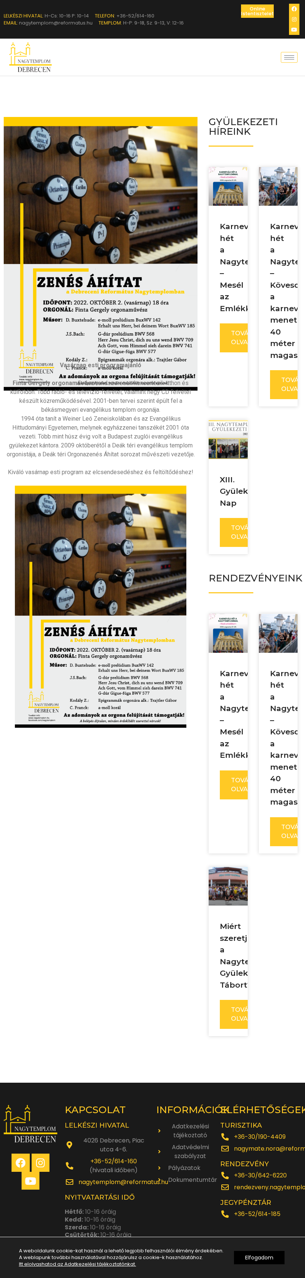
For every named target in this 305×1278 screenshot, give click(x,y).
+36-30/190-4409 (260, 1136)
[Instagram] (294, 19)
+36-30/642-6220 (260, 1175)
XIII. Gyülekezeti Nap (244, 491)
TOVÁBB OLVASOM (247, 338)
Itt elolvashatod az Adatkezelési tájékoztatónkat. (77, 1264)
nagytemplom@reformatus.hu (123, 1182)
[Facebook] (294, 9)
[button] (257, 11)
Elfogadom (259, 1257)
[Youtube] (294, 30)
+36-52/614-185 (257, 1214)
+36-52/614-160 (113, 1161)
